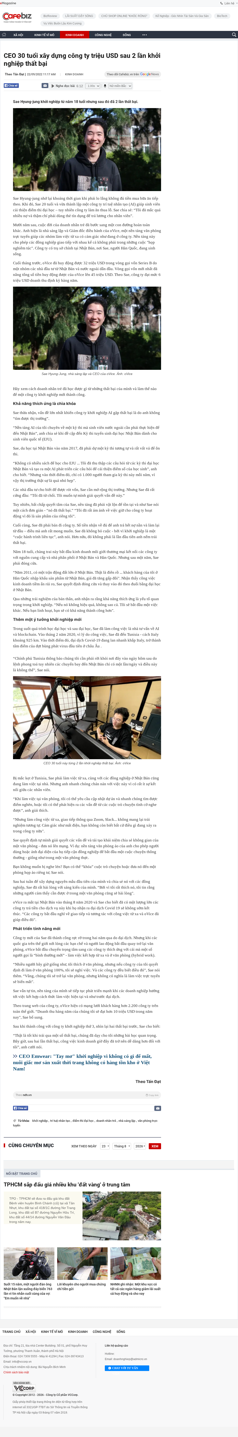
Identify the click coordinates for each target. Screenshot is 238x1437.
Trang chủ (11, 1332)
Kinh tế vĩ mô (52, 1332)
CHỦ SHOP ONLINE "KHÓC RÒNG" (124, 16)
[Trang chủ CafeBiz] (4, 34)
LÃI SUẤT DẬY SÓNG (79, 16)
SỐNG (127, 35)
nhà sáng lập (127, 1120)
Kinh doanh (74, 74)
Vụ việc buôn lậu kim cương (62, 23)
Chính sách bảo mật (16, 1372)
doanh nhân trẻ (106, 1120)
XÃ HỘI (18, 35)
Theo (87, 1095)
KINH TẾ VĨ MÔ (44, 35)
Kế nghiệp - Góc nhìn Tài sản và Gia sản (182, 16)
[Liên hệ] (45, 85)
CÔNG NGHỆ (103, 35)
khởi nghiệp (40, 1120)
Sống (120, 1332)
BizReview (50, 16)
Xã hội (31, 1332)
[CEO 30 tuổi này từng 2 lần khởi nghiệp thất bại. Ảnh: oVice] (87, 717)
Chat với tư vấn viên (125, 1369)
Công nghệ (102, 1332)
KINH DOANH (75, 35)
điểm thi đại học (83, 1120)
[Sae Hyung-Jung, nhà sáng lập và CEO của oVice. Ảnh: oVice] (87, 328)
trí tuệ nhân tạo (60, 1120)
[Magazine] (8, 3)
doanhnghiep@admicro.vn (130, 1359)
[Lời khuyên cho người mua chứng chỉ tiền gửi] (82, 1263)
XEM (155, 1146)
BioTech (222, 16)
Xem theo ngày (84, 1146)
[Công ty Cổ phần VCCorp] (24, 1386)
